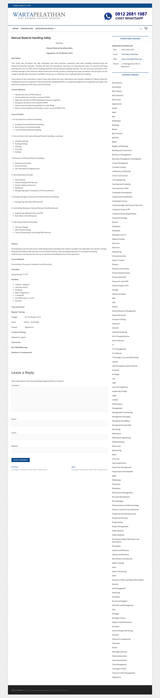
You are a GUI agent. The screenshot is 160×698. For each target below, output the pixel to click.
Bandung (115, 125)
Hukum (115, 307)
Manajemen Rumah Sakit (121, 425)
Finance (115, 264)
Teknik (114, 647)
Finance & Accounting (120, 269)
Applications (117, 104)
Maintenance (117, 404)
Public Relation (118, 531)
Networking (116, 450)
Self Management (119, 588)
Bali (113, 116)
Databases (116, 226)
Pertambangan (117, 501)
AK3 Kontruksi (117, 95)
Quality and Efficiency (120, 550)
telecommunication (119, 660)
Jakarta (115, 362)
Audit (114, 112)
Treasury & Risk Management (123, 673)
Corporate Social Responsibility (124, 214)
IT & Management (119, 349)
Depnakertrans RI (119, 235)
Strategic (115, 614)
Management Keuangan (121, 417)
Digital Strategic (118, 239)
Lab (113, 378)
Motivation (116, 446)
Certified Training (119, 167)
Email (14, 433)
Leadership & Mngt (119, 391)
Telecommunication (119, 656)
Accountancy (117, 83)
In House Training (119, 319)
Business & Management (121, 155)
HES (113, 298)
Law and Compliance (120, 387)
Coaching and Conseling (121, 184)
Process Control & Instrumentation (125, 509)
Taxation (115, 635)
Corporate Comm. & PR (121, 209)
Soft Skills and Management (123, 605)
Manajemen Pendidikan (121, 421)
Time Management (119, 664)
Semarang (116, 592)
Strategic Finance (119, 618)
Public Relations (118, 535)
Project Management (120, 526)
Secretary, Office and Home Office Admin (128, 580)
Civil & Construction (120, 176)
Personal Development (121, 497)
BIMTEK (115, 138)
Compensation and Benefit (122, 197)
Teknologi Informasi (119, 652)
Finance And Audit (119, 277)
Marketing (116, 429)
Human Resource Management (124, 311)
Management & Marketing (122, 412)
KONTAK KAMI (27, 28)
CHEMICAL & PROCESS (121, 171)
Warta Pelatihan (17, 690)
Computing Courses (119, 201)
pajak (114, 476)
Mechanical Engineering (121, 438)
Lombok (115, 400)
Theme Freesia (36, 690)
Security (115, 584)
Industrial (116, 324)
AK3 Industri (117, 91)
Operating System (119, 463)
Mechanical (116, 433)
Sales (114, 567)
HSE (113, 302)
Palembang (116, 480)
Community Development (122, 192)
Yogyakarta (116, 677)
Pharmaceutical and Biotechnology (125, 505)
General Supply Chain (120, 285)
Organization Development (122, 471)
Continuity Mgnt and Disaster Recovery (127, 205)
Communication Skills (120, 188)
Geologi (115, 290)
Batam (114, 129)
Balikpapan (116, 121)
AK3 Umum (116, 100)
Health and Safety (119, 294)
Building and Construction (122, 150)
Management (117, 408)
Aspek (114, 108)
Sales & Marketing (119, 571)
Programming (117, 522)
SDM (114, 576)
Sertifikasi (116, 597)
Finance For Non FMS (120, 281)
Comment (15, 385)
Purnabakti (116, 546)
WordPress (45, 690)
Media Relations (118, 442)
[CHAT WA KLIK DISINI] (125, 13)
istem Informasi (118, 340)
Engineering (116, 252)
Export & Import (118, 260)
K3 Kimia (115, 370)
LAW (114, 383)
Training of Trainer (119, 669)
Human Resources (119, 315)
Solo (113, 609)
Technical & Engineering (121, 639)
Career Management (120, 163)
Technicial (116, 643)
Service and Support (119, 601)
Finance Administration (121, 273)
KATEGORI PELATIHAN (44, 28)
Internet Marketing (119, 332)
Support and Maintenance (122, 622)
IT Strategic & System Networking (125, 357)
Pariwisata (116, 484)
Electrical (115, 243)
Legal (114, 395)
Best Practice (117, 133)
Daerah (115, 222)
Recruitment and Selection (122, 559)
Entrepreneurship (119, 256)
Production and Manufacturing (124, 514)
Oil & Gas (115, 459)
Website (14, 446)
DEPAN (15, 28)
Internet (115, 328)
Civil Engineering (118, 180)
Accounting (116, 87)
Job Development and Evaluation (124, 366)
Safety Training (118, 563)
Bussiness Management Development (126, 159)
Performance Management (122, 493)
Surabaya (115, 626)
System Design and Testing (122, 631)
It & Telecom (117, 353)
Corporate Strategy (119, 218)
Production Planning (120, 518)
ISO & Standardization (120, 336)
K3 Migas (115, 374)
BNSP (114, 142)
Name (14, 419)
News (114, 454)
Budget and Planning (120, 146)
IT (113, 345)
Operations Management (122, 467)
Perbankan (116, 488)
